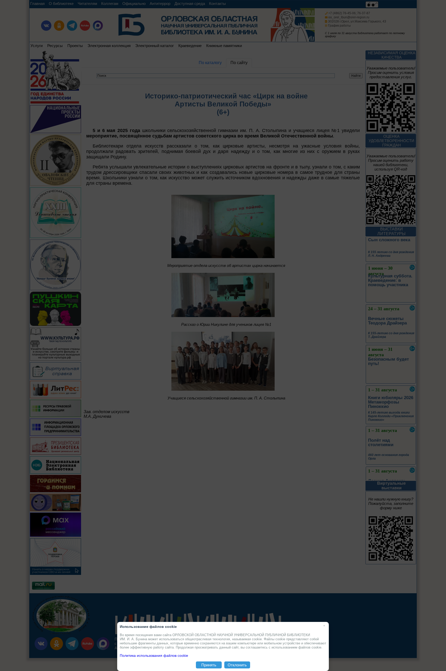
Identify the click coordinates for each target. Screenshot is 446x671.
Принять (208, 665)
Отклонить (237, 665)
